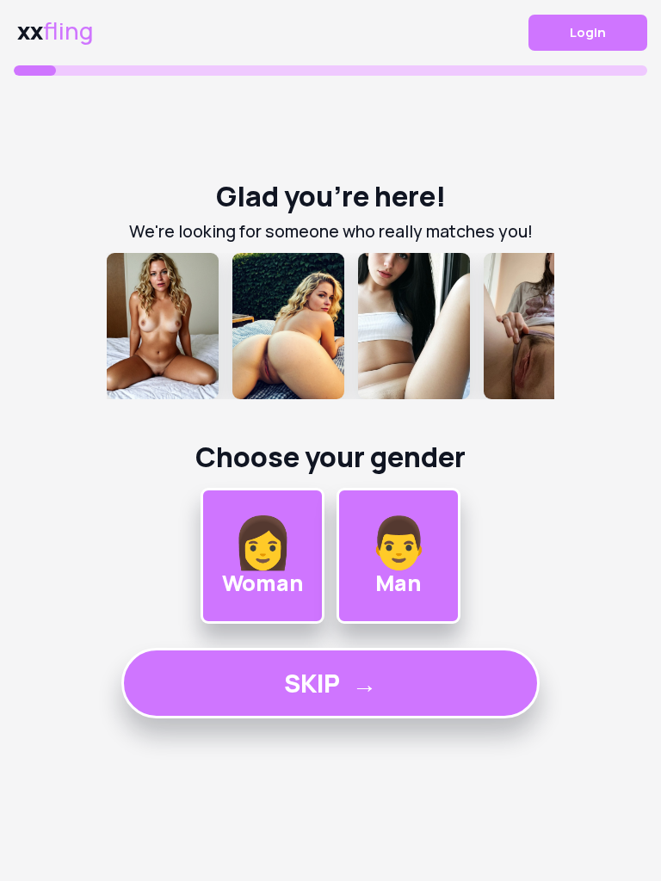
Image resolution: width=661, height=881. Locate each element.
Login (588, 32)
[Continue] (330, 326)
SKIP (330, 683)
